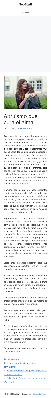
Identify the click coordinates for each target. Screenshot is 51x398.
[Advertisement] (25, 43)
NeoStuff (25, 4)
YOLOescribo (13, 359)
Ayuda (10, 363)
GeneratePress (39, 394)
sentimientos (10, 367)
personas (31, 363)
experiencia (20, 363)
